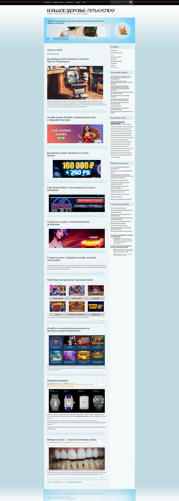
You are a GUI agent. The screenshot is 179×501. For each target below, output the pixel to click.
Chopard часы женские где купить (78, 384)
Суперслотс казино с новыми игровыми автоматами (68, 223)
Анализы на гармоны (116, 196)
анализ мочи (128, 133)
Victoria (62, 442)
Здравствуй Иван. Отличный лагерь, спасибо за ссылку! (122, 255)
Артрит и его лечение (122, 137)
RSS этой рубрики (54, 53)
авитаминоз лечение (126, 124)
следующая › (71, 482)
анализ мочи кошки (115, 135)
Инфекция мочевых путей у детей (120, 194)
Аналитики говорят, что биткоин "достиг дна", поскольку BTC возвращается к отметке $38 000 (121, 78)
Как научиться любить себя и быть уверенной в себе (120, 103)
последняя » (78, 482)
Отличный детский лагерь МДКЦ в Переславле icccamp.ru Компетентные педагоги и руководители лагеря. (123, 250)
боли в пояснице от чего (127, 148)
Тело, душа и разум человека (118, 208)
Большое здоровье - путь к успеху (80, 10)
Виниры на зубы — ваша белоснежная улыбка (71, 439)
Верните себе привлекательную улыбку (121, 231)
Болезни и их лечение (116, 52)
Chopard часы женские (62, 384)
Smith (61, 383)
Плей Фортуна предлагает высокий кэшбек (70, 279)
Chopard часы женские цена (66, 386)
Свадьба (113, 65)
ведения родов (123, 152)
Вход (74, 499)
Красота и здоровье (75, 442)
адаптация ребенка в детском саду (122, 128)
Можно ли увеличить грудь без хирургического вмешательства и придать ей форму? (122, 82)
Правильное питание (116, 61)
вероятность (117, 157)
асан (117, 139)
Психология (114, 63)
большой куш (122, 146)
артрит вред (127, 150)
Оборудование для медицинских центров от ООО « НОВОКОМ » (121, 218)
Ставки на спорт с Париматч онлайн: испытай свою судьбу (71, 259)
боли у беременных (120, 133)
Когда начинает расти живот (118, 223)
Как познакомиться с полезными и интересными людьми (120, 108)
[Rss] (122, 30)
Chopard (53, 384)
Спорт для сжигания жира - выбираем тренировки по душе (121, 228)
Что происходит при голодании (119, 180)
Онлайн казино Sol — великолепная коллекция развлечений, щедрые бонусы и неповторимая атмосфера (122, 176)
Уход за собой (73, 383)
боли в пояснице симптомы (117, 150)
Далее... (102, 109)
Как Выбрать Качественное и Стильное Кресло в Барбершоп (68, 60)
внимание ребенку (115, 152)
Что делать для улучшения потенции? (121, 221)
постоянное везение (118, 122)
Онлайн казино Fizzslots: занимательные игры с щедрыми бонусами (71, 118)
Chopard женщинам (57, 380)
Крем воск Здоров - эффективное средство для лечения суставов (122, 92)
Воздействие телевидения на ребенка (121, 199)
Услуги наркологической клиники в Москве (122, 210)
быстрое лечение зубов (121, 154)
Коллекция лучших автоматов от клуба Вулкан (68, 154)
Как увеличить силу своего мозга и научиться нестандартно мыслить (120, 99)
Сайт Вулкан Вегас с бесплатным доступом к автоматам (71, 189)
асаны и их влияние (123, 139)
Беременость (114, 50)
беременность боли (115, 141)
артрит (115, 137)
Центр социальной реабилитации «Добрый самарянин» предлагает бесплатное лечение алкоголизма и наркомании (77, 22)
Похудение (113, 59)
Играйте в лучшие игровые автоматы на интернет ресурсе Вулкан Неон (68, 329)
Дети (112, 54)
